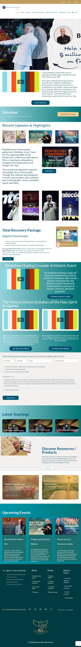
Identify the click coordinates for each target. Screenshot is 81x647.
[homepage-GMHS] (20, 476)
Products (36, 592)
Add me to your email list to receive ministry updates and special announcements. (25, 366)
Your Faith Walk (35, 587)
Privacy (61, 610)
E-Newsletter (68, 598)
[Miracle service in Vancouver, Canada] (67, 526)
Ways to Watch (51, 577)
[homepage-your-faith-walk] (60, 476)
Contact (69, 610)
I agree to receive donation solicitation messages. (17, 371)
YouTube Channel (51, 587)
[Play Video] (20, 82)
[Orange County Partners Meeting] (40, 526)
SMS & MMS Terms (35, 386)
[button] (76, 12)
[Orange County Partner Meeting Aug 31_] (40, 131)
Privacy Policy (23, 386)
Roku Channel (53, 592)
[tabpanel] (20, 320)
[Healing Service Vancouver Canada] (67, 131)
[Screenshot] (14, 131)
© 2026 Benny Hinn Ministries (40, 642)
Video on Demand (51, 582)
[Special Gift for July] (67, 227)
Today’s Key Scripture (36, 582)
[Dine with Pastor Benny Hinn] (14, 526)
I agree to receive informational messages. (15, 369)
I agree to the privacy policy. (12, 390)
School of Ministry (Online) (67, 580)
